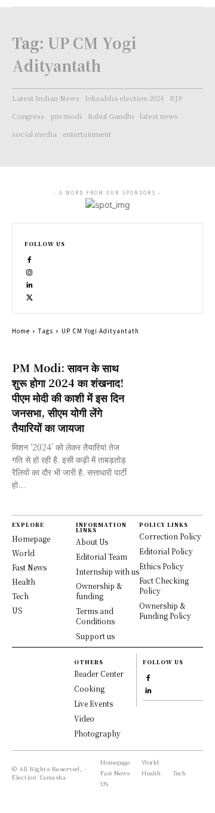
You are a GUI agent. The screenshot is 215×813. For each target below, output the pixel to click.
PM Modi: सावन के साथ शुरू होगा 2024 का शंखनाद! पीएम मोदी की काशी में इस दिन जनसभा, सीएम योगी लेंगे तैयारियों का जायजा (68, 397)
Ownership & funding (99, 591)
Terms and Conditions (95, 616)
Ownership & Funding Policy (165, 610)
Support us (95, 636)
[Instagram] (29, 271)
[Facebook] (29, 258)
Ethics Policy (161, 566)
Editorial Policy (166, 551)
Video (84, 718)
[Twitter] (29, 296)
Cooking (89, 688)
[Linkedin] (29, 283)
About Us (92, 541)
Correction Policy (170, 536)
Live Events (93, 703)
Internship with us (107, 571)
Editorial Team (101, 556)
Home (21, 330)
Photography (97, 733)
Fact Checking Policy (164, 585)
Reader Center (99, 673)
